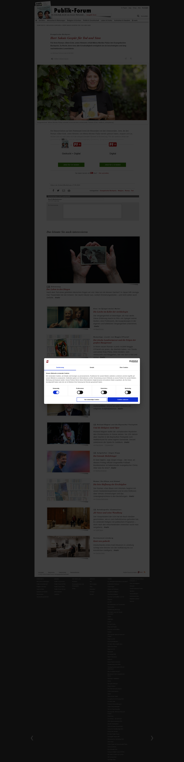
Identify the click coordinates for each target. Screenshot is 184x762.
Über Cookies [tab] (124, 367)
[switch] (80, 392)
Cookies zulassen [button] (122, 399)
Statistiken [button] (104, 388)
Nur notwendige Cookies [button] (91, 399)
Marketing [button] (128, 388)
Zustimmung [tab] (60, 367)
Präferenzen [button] (80, 388)
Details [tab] (92, 367)
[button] (56, 388)
